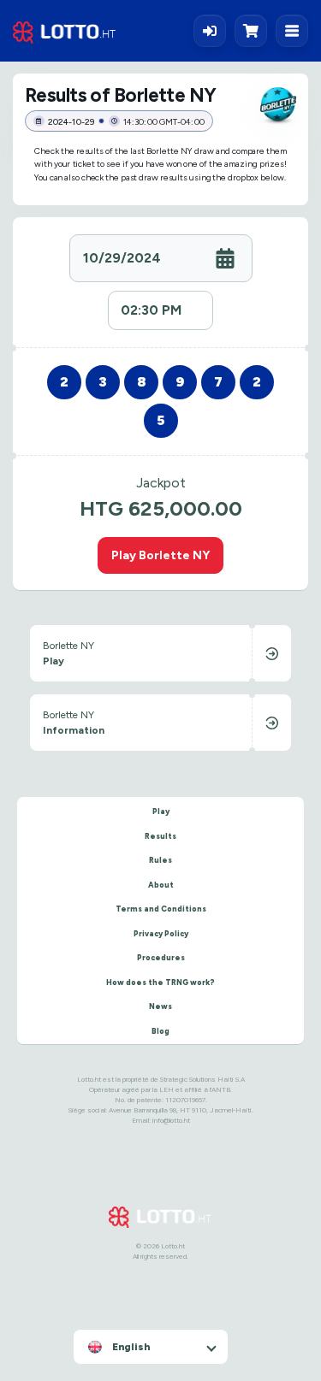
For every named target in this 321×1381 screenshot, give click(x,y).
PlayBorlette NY (160, 555)
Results (160, 836)
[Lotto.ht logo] (64, 31)
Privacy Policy (161, 933)
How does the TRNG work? (160, 982)
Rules (160, 860)
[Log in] (209, 31)
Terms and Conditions (161, 908)
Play (160, 811)
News (160, 1006)
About (161, 884)
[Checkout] (255, 31)
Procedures (161, 957)
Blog (160, 1031)
